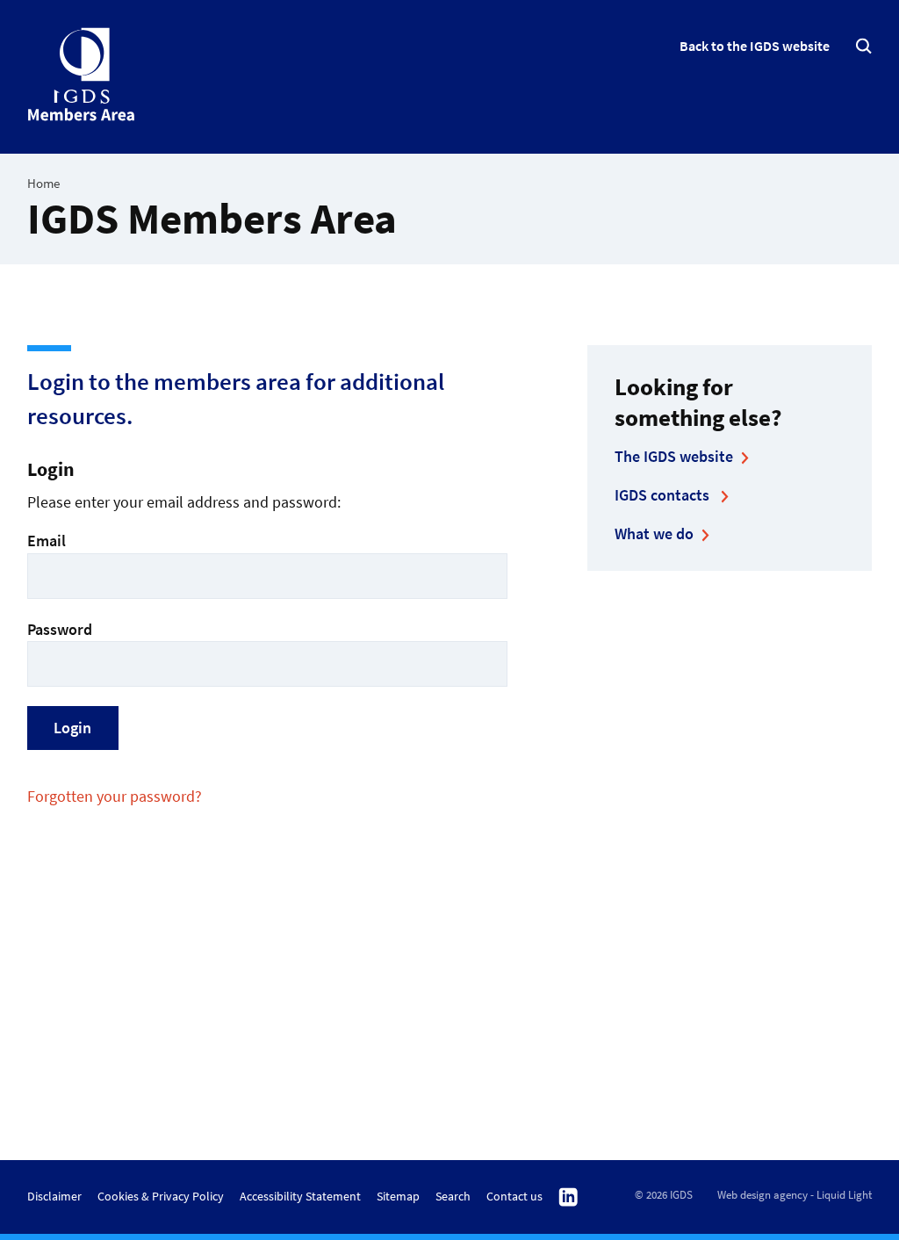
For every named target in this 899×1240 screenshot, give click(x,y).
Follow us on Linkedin (568, 1198)
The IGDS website (674, 456)
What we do (654, 533)
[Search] (863, 46)
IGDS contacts (664, 495)
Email (46, 540)
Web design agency (762, 1194)
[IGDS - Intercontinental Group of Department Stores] (82, 74)
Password (59, 629)
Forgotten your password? (114, 796)
